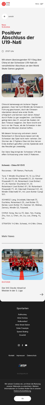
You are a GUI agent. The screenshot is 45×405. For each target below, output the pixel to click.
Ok (22, 399)
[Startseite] (6, 4)
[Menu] (41, 3)
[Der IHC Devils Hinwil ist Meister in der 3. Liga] (41, 294)
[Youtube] (26, 345)
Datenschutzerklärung (22, 391)
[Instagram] (19, 345)
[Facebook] (22, 345)
